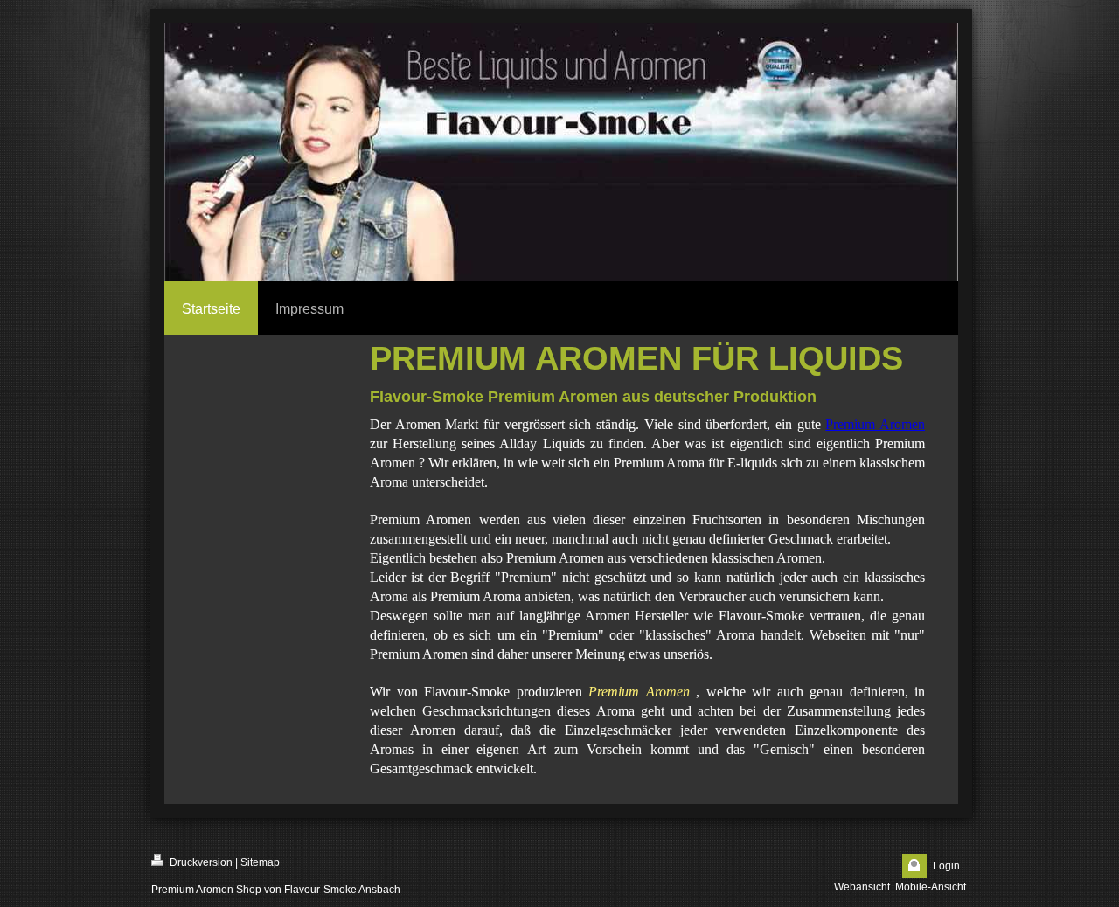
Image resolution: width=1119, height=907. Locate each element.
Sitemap (260, 862)
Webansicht (862, 887)
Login (946, 866)
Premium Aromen (875, 424)
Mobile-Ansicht (930, 887)
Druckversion (200, 862)
